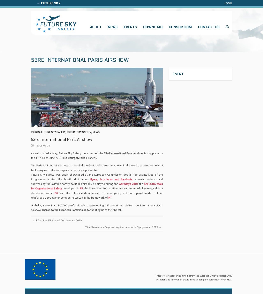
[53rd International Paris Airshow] (97, 97)
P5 (81, 188)
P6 (56, 193)
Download (153, 27)
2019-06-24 (43, 145)
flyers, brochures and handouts (111, 179)
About (96, 27)
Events (130, 27)
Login (228, 3)
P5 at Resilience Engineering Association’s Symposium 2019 (123, 227)
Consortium (180, 27)
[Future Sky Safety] (56, 24)
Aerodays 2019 (128, 184)
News (113, 27)
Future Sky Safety (53, 132)
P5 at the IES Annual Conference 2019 (57, 220)
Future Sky (50, 3)
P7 (110, 197)
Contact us (209, 27)
